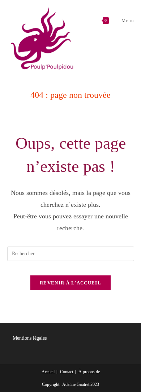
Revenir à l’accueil (70, 283)
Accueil (48, 371)
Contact (66, 371)
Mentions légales (30, 338)
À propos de (89, 371)
